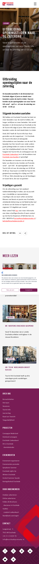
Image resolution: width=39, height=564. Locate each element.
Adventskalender (8, 447)
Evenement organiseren (11, 461)
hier (16, 211)
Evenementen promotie (11, 464)
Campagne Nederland (10, 433)
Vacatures (6, 406)
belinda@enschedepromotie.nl (13, 221)
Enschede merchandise (11, 157)
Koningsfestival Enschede (11, 481)
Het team (6, 403)
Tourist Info (7, 410)
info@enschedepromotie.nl (13, 539)
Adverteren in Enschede (11, 505)
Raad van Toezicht (9, 417)
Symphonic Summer (10, 468)
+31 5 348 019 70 (9, 536)
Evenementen (9, 455)
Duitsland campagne (10, 437)
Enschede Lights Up (9, 471)
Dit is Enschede (8, 444)
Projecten (7, 428)
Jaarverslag (7, 413)
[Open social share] (25, 233)
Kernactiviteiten (8, 399)
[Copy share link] (20, 233)
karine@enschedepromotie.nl (24, 218)
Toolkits (5, 509)
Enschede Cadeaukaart (11, 154)
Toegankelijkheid (8, 420)
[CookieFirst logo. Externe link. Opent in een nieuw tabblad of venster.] (2, 273)
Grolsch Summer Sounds (11, 478)
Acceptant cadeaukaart (11, 512)
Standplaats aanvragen (11, 516)
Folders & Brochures (10, 502)
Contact (6, 524)
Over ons (7, 394)
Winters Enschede (9, 475)
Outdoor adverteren (10, 495)
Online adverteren (9, 498)
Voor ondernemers (11, 489)
